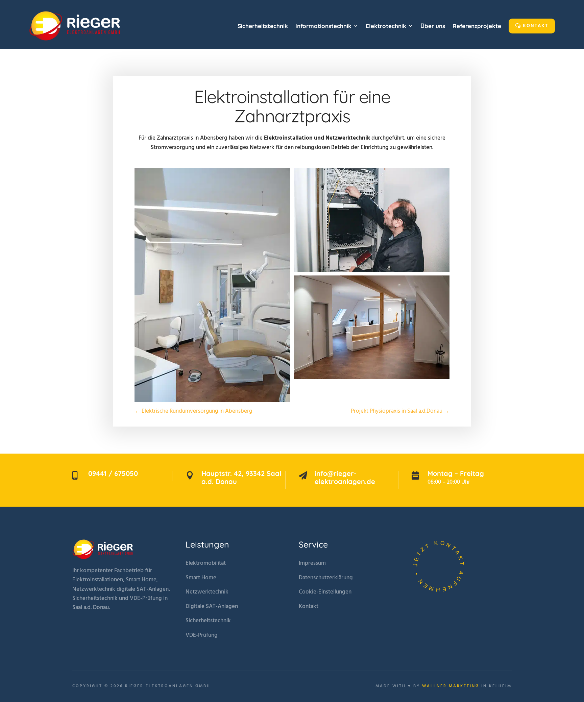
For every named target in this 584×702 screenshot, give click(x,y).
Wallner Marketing (450, 686)
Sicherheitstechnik (208, 620)
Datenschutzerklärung (326, 577)
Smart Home (201, 577)
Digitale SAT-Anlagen (212, 606)
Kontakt (308, 606)
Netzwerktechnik (207, 592)
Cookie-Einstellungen (325, 592)
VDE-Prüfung (202, 635)
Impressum (312, 563)
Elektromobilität (206, 563)
